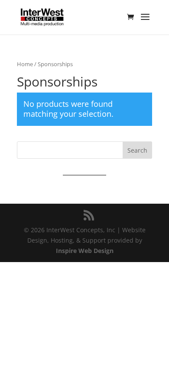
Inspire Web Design (85, 251)
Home (25, 64)
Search (137, 150)
